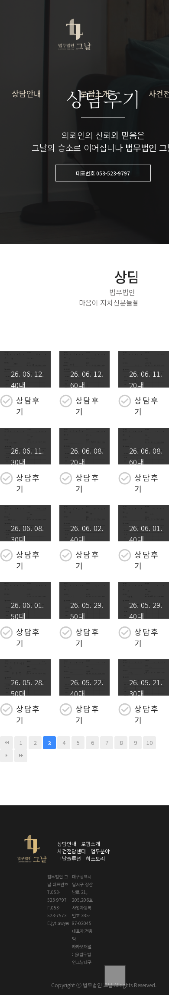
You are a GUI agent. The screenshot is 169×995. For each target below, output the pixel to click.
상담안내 (26, 93)
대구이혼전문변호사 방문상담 (61, 71)
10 (149, 742)
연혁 (115, 102)
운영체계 (120, 137)
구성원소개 (123, 120)
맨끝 (20, 755)
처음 (6, 742)
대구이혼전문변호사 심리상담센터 (61, 148)
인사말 (117, 67)
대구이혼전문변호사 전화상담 (61, 122)
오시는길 (120, 155)
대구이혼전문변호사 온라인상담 (61, 97)
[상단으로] (115, 975)
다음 (6, 755)
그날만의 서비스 (129, 84)
